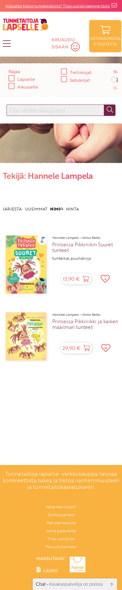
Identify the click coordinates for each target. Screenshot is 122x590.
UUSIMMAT (36, 209)
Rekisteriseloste (61, 523)
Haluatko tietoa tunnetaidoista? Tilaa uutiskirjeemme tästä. (57, 6)
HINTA (72, 209)
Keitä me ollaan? (61, 507)
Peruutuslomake (61, 547)
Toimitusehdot (61, 515)
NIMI (55, 209)
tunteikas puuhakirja (71, 258)
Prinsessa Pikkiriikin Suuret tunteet (82, 247)
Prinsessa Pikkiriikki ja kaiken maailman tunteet (85, 324)
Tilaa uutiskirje (61, 539)
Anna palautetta (61, 531)
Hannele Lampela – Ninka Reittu (76, 237)
